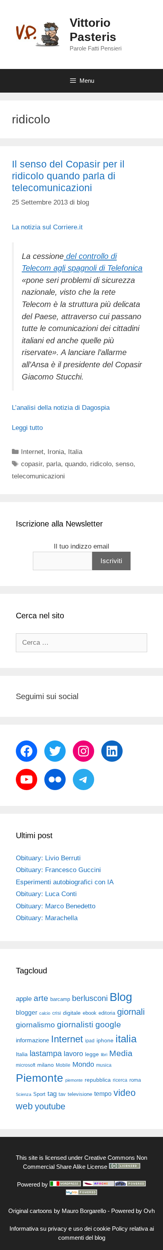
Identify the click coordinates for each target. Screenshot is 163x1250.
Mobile (63, 1065)
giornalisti (75, 1024)
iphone (105, 1041)
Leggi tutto (27, 428)
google (108, 1024)
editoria (107, 1013)
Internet (32, 452)
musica (104, 1065)
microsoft (25, 1065)
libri (104, 1054)
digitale (72, 1013)
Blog (121, 996)
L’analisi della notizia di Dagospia (61, 407)
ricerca (120, 1080)
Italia (75, 452)
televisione (80, 1094)
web (24, 1106)
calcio (44, 1013)
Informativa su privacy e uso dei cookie (59, 1228)
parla (53, 464)
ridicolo (101, 464)
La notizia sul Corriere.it (47, 227)
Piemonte (39, 1078)
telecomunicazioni (38, 476)
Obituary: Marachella (47, 918)
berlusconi (90, 998)
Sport (39, 1094)
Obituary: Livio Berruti (48, 858)
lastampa (46, 1053)
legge (92, 1054)
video (125, 1093)
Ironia (55, 452)
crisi (56, 1013)
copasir (31, 464)
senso (124, 464)
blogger (26, 1012)
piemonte (74, 1080)
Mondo (83, 1064)
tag (52, 1093)
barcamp (60, 999)
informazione (32, 1040)
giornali (131, 1012)
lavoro (73, 1054)
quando (75, 464)
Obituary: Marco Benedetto (55, 906)
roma (135, 1080)
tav (62, 1094)
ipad (90, 1041)
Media (121, 1053)
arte (41, 998)
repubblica (98, 1080)
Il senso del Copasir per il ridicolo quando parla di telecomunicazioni (68, 175)
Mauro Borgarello (84, 1210)
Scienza (23, 1094)
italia (126, 1039)
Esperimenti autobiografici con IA (65, 882)
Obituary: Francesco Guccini (58, 870)
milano (45, 1065)
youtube (50, 1106)
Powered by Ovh (133, 1210)
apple (24, 999)
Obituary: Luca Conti (46, 894)
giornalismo (35, 1025)
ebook (90, 1013)
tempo (103, 1093)
